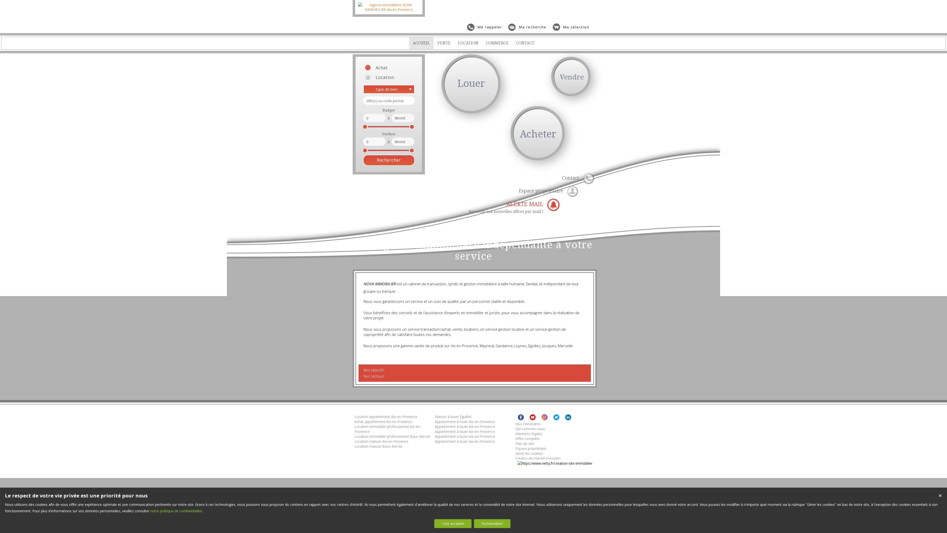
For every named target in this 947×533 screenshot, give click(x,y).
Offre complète (527, 438)
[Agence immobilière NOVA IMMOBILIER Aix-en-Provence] (389, 9)
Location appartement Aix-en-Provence (385, 416)
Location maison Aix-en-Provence (381, 441)
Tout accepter (453, 523)
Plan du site (524, 443)
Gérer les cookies (529, 453)
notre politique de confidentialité (176, 511)
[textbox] (389, 100)
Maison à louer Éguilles (453, 416)
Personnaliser (492, 523)
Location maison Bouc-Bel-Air (378, 446)
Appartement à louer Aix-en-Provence (465, 421)
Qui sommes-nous (530, 428)
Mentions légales (529, 433)
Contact (570, 178)
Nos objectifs (374, 370)
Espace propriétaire (541, 191)
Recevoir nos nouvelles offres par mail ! (506, 207)
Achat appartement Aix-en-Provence (383, 421)
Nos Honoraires (528, 423)
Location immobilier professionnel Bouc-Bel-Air (392, 436)
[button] (382, 68)
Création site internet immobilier (538, 458)
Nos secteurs (374, 376)
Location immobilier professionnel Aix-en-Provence (387, 429)
